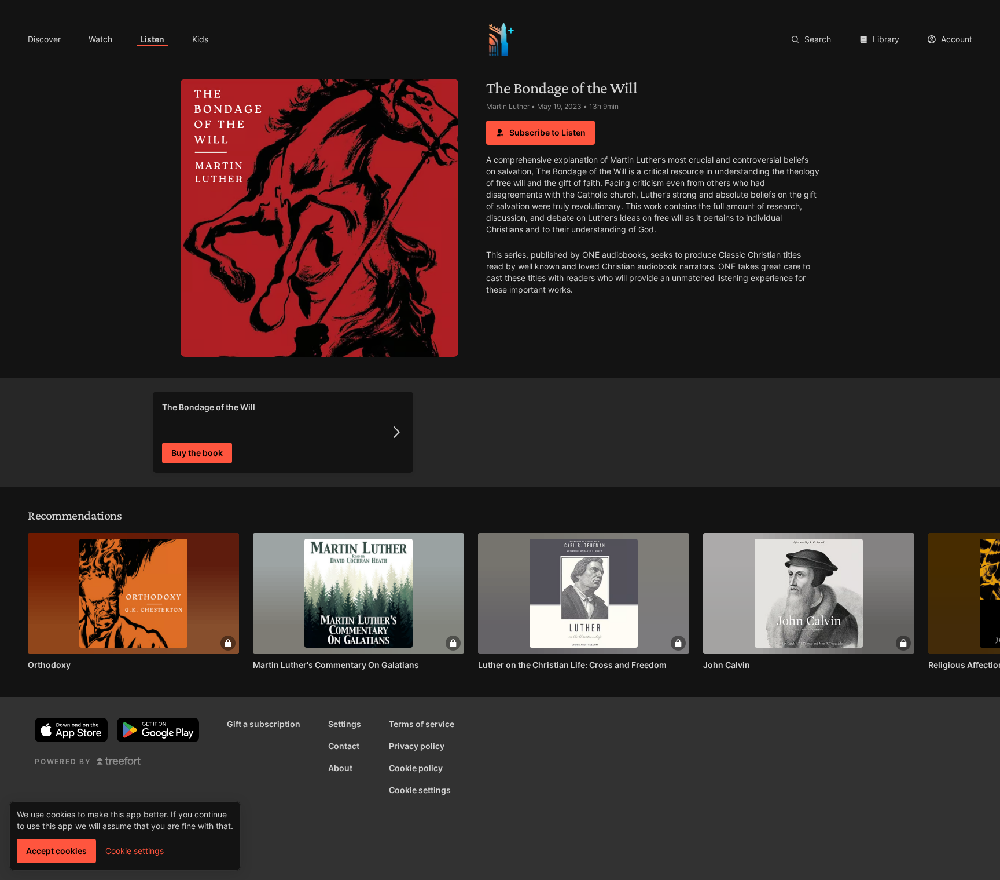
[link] (44, 39)
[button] (540, 133)
